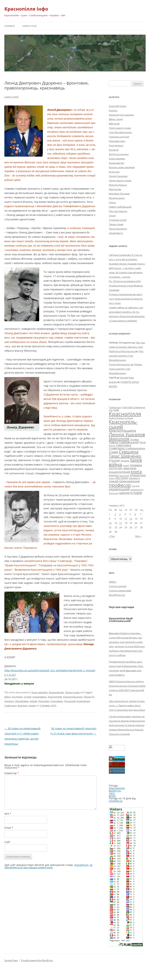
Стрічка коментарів (120, 590)
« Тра (112, 536)
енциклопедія (119, 472)
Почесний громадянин (77, 701)
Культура (114, 171)
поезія (113, 481)
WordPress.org (117, 595)
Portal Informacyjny (119, 364)
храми (32, 705)
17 (120, 523)
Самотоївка (123, 445)
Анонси (113, 110)
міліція (33, 701)
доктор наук (116, 468)
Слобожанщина (135, 448)
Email (8, 827)
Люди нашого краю (120, 180)
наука (112, 478)
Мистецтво (115, 189)
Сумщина (128, 452)
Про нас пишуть (118, 211)
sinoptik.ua (115, 801)
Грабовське (115, 407)
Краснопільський (123, 424)
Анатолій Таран (117, 106)
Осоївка (134, 439)
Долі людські (116, 145)
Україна (125, 460)
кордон (114, 475)
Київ (116, 410)
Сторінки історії (117, 220)
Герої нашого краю (120, 128)
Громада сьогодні (119, 136)
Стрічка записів (117, 586)
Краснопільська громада (121, 418)
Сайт (7, 842)
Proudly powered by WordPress (37, 960)
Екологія (114, 149)
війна (7, 696)
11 (126, 518)
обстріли (121, 478)
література (138, 475)
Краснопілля (55, 696)
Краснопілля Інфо (26, 8)
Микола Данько (118, 185)
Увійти (112, 581)
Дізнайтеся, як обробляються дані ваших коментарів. (48, 866)
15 (110, 523)
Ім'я (7, 813)
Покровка (43, 701)
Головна (9, 26)
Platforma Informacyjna (122, 351)
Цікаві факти (116, 233)
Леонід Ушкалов (118, 176)
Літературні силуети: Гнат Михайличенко (126, 356)
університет (136, 489)
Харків (136, 460)
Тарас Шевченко (125, 456)
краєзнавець (39, 696)
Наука (112, 202)
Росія (142, 442)
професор (120, 485)
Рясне (112, 445)
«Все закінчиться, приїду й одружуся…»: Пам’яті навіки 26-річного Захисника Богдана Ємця (127, 705)
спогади (135, 486)
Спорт (112, 215)
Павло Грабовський (120, 206)
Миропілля (119, 438)
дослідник (17, 696)
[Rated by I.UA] (117, 749)
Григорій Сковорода (133, 407)
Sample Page (29, 26)
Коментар (11, 773)
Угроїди (114, 460)
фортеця (22, 705)
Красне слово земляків (121, 167)
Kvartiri (113, 382)
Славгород (10, 705)
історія (27, 696)
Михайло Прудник (119, 193)
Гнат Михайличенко (120, 132)
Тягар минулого (118, 228)
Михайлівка (22, 701)
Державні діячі (117, 141)
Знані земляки (39, 692)
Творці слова (72, 692)
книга (136, 471)
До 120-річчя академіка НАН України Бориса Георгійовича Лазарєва (126, 286)
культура (124, 475)
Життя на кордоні (119, 154)
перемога (134, 478)
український (119, 489)
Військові (114, 123)
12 (131, 518)
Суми (113, 451)
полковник (56, 701)
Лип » (138, 536)
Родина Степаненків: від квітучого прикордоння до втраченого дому (126, 299)
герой (126, 465)
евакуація (129, 468)
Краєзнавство (56, 692)
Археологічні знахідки (121, 114)
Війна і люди (116, 119)
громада (136, 465)
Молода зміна (117, 198)
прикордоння (129, 481)
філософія (114, 493)
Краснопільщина (72, 696)
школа (124, 493)
